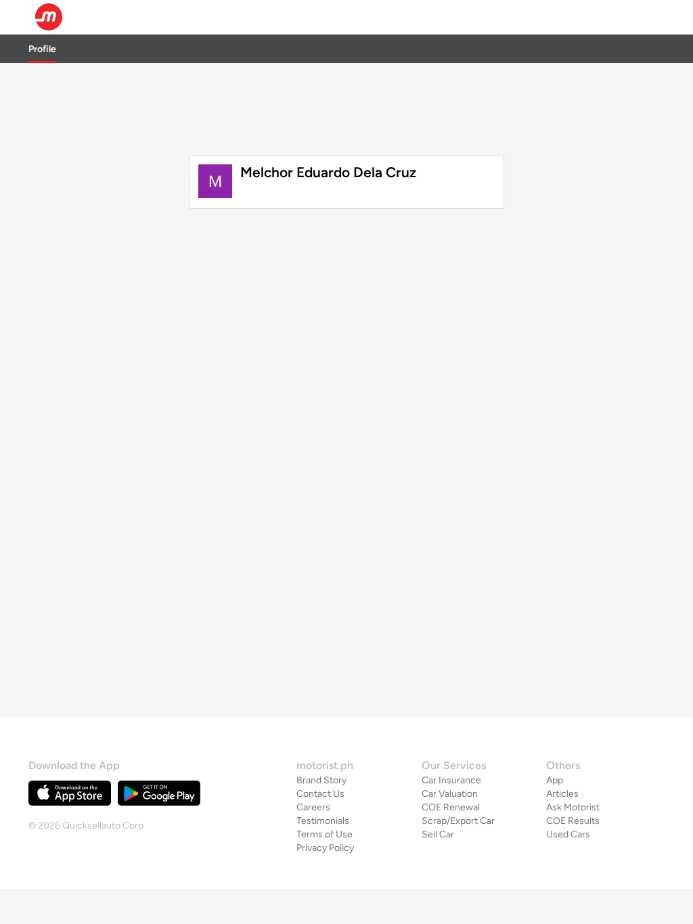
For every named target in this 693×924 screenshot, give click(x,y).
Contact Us (320, 794)
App (554, 780)
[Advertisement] (346, 107)
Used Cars (568, 834)
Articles (562, 794)
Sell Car (438, 834)
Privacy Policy (325, 848)
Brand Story (321, 780)
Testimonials (322, 821)
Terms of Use (324, 834)
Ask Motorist (573, 807)
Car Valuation (450, 794)
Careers (313, 807)
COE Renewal (451, 807)
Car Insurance (451, 780)
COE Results (573, 821)
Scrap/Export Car (458, 821)
